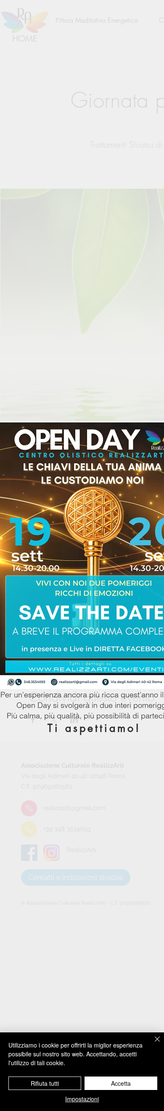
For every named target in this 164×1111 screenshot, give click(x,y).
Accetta (121, 1083)
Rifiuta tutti (45, 1083)
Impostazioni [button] (82, 1099)
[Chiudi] (152, 1044)
